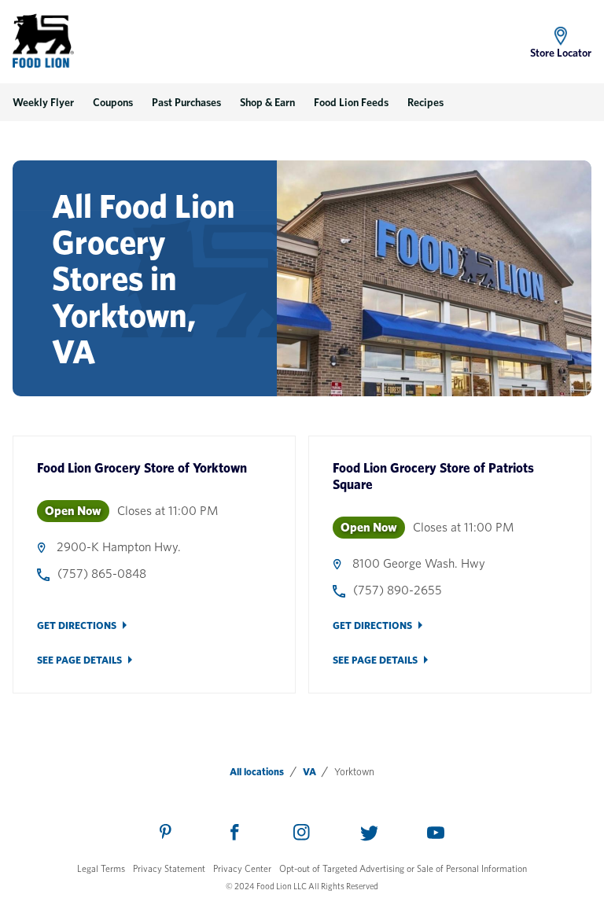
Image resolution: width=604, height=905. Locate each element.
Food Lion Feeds (351, 102)
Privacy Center (242, 868)
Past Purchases (186, 102)
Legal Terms (101, 868)
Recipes (425, 102)
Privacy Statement (169, 868)
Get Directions (76, 625)
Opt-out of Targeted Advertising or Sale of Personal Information (403, 868)
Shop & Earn (267, 102)
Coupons (113, 102)
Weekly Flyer (43, 102)
